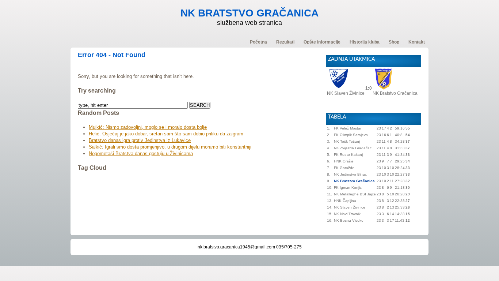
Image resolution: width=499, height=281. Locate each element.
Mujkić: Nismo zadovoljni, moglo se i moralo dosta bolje (148, 127)
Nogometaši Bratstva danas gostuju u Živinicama (141, 153)
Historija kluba (365, 42)
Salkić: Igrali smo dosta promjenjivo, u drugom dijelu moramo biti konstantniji (170, 147)
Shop (394, 42)
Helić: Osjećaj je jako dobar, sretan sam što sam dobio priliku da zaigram (166, 133)
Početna (258, 42)
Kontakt (416, 42)
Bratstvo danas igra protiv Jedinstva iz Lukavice (140, 140)
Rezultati (285, 42)
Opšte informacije (322, 42)
